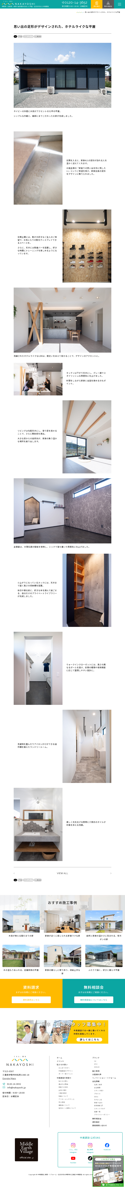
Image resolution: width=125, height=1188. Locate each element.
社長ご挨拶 (98, 1084)
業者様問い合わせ (99, 1125)
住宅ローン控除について (67, 1108)
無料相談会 (108, 6)
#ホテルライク (28, 36)
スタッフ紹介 (99, 1090)
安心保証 (62, 1102)
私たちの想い (62, 1064)
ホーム (59, 1057)
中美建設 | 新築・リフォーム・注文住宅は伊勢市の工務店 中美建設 (60, 1174)
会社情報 (96, 1081)
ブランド (96, 1057)
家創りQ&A (98, 1102)
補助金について (64, 1105)
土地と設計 (63, 1090)
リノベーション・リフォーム (104, 1078)
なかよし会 (98, 1099)
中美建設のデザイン (66, 1071)
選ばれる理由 (63, 1084)
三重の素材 (63, 1093)
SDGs (96, 1097)
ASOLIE (97, 1067)
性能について (63, 1096)
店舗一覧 (97, 1112)
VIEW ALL (62, 873)
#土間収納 (38, 36)
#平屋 (20, 36)
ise (15, 36)
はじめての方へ (64, 1068)
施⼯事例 (96, 1071)
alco (96, 1064)
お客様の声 (96, 1074)
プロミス (97, 1093)
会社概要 (97, 1087)
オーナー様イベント (66, 1074)
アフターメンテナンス (66, 1099)
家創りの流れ (63, 1087)
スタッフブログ (99, 1108)
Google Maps (9, 1078)
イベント (60, 1061)
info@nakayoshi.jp (16, 1087)
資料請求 (97, 6)
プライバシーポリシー (102, 1114)
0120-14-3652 (76, 2)
